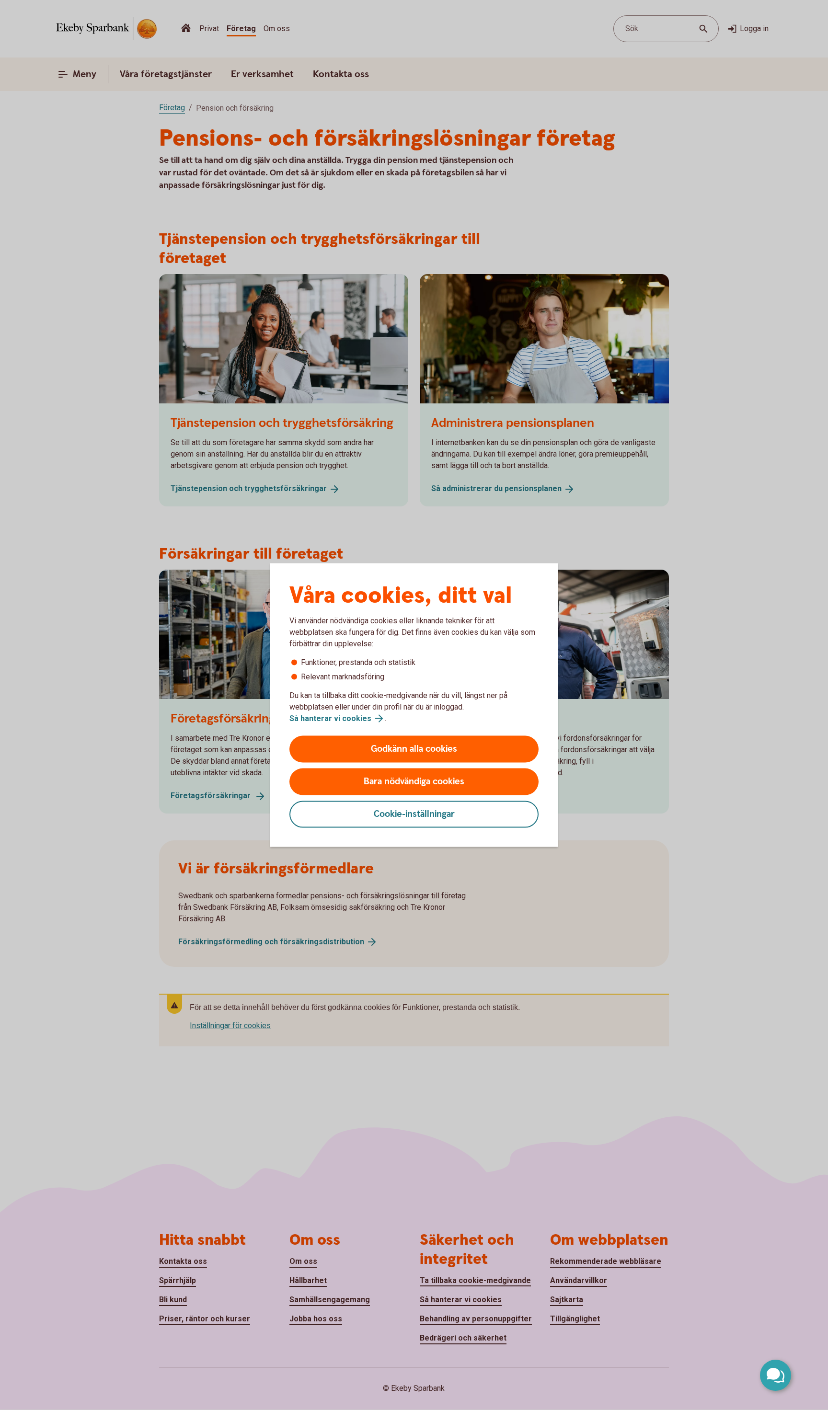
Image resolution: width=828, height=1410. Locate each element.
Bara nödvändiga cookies (414, 782)
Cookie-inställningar (414, 814)
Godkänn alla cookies (414, 749)
